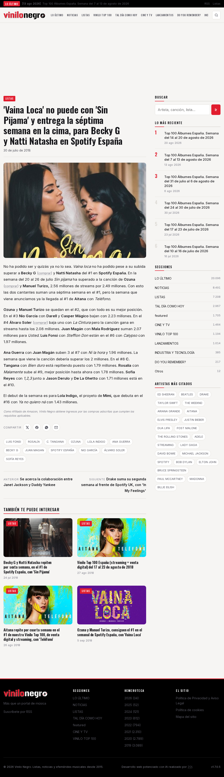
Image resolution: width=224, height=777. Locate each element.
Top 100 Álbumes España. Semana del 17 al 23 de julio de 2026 (191, 227)
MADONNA (197, 479)
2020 (134, 738)
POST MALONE (187, 428)
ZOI (190, 766)
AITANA (192, 411)
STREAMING (166, 445)
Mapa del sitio (186, 717)
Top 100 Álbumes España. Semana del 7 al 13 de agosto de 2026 (191, 157)
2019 (133, 745)
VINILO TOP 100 (84, 738)
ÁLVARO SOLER (114, 450)
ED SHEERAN (166, 394)
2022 (132, 725)
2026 (131, 698)
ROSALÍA (34, 441)
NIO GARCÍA (89, 450)
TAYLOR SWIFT (168, 403)
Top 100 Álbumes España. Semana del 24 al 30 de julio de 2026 (191, 205)
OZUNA (76, 441)
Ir (216, 109)
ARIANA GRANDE (169, 411)
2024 (131, 712)
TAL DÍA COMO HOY (87, 718)
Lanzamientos (164, 15)
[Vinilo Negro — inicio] (24, 15)
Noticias (72, 15)
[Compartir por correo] (56, 427)
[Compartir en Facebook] (37, 427)
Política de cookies (190, 710)
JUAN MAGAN (34, 450)
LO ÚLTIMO (81, 698)
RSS (207, 3)
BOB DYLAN (184, 462)
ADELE (198, 436)
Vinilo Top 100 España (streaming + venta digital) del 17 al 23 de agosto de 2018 (107, 565)
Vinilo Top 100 (102, 15)
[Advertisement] (112, 55)
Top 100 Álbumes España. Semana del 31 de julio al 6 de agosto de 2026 (191, 181)
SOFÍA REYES (15, 459)
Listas (216, 3)
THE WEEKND (193, 403)
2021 (133, 732)
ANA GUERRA (121, 441)
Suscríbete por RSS (18, 712)
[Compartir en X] (27, 427)
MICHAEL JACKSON (195, 453)
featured (79, 725)
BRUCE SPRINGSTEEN (172, 470)
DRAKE (204, 394)
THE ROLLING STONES (173, 436)
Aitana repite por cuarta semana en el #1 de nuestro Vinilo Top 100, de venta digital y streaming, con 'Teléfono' (32, 634)
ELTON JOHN (207, 462)
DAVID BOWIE (166, 453)
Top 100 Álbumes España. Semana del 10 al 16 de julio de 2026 (191, 249)
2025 (131, 705)
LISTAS (9, 98)
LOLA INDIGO (96, 441)
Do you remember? (189, 15)
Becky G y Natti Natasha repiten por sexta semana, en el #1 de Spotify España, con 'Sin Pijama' (27, 567)
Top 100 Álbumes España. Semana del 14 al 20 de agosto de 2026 (191, 135)
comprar (44, 273)
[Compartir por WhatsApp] (46, 427)
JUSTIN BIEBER (194, 419)
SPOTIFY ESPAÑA (62, 450)
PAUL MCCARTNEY (170, 479)
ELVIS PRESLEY (167, 419)
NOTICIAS (80, 705)
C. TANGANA (55, 441)
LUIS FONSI (13, 441)
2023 (132, 718)
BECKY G (12, 450)
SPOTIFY (163, 462)
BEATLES (187, 394)
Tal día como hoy (126, 15)
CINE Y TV (80, 732)
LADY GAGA (188, 445)
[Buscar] (216, 15)
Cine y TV (146, 15)
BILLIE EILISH (166, 487)
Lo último (57, 15)
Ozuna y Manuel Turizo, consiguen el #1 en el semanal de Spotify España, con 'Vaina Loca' (109, 632)
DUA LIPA (164, 428)
